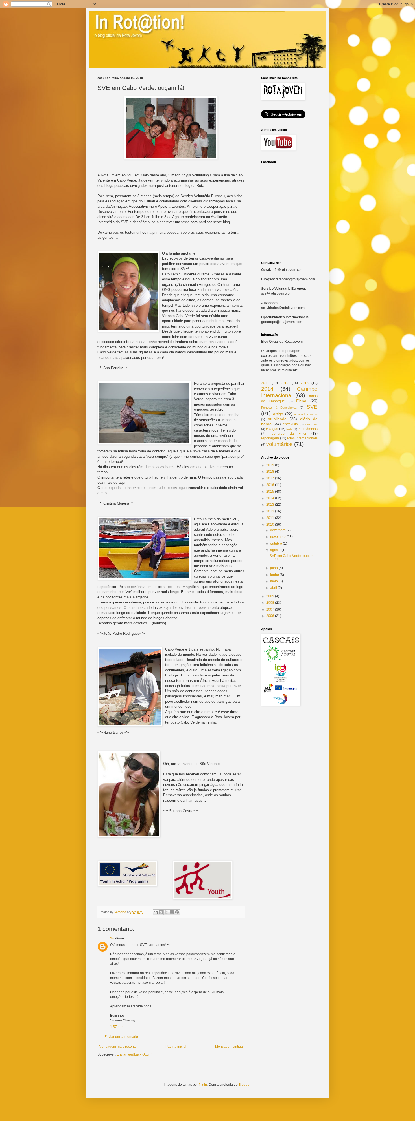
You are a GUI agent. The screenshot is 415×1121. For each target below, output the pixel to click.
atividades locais (306, 414)
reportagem (270, 438)
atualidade (277, 419)
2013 (305, 383)
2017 (270, 478)
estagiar (272, 429)
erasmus (311, 424)
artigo (278, 414)
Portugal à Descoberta (278, 407)
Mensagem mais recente (118, 1047)
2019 (270, 465)
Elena (301, 401)
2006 (270, 616)
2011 (265, 383)
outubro (276, 543)
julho (274, 568)
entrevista (290, 424)
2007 (270, 609)
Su (112, 938)
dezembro (278, 530)
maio (274, 581)
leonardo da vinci (288, 433)
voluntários (279, 444)
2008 (270, 603)
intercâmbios (308, 429)
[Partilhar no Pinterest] (177, 912)
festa (289, 429)
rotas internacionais (302, 438)
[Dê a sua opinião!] (161, 912)
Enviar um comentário (121, 1037)
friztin (203, 1085)
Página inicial (175, 1047)
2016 (270, 485)
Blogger (244, 1085)
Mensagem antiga (229, 1047)
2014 (267, 389)
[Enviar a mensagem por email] (155, 912)
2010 (270, 525)
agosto (275, 550)
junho (274, 575)
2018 (270, 472)
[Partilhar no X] (166, 912)
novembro (278, 537)
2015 (270, 492)
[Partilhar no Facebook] (171, 912)
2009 (270, 596)
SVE (312, 407)
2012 (285, 383)
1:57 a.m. (117, 1027)
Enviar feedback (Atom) (134, 1054)
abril (273, 588)
